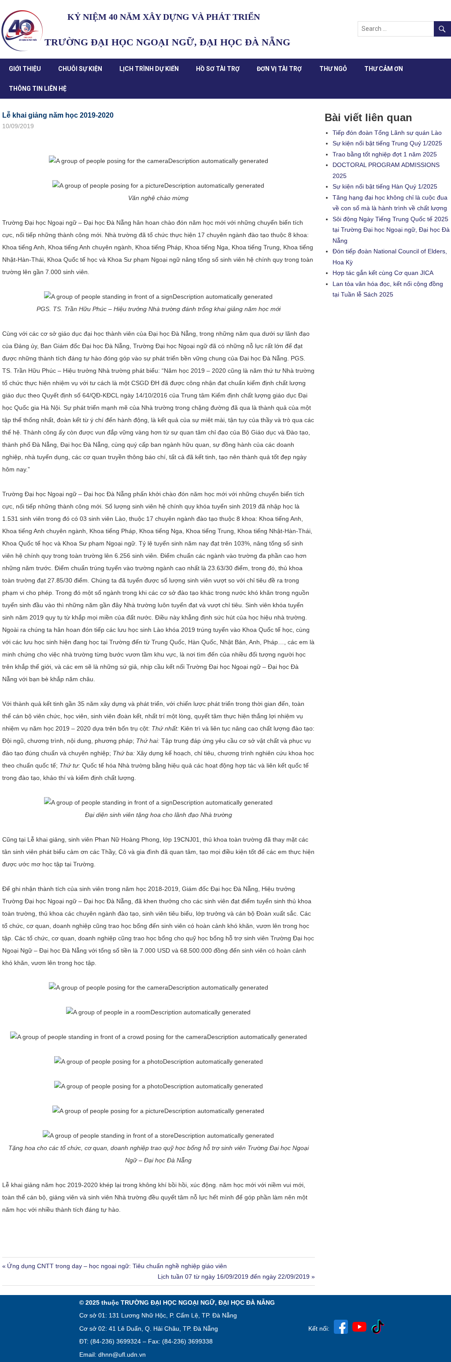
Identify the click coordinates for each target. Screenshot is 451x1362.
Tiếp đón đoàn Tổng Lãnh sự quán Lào (387, 132)
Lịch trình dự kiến (149, 68)
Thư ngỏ (333, 68)
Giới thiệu (25, 68)
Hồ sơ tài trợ (218, 68)
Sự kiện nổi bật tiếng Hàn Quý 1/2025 (385, 186)
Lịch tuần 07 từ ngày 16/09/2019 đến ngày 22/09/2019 (234, 1276)
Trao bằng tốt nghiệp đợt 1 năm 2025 (385, 154)
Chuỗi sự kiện (80, 68)
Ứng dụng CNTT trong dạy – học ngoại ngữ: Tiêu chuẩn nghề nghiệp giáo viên (117, 1265)
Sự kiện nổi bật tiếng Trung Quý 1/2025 (387, 143)
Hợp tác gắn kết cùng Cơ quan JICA (383, 272)
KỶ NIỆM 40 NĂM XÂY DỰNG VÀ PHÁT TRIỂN (163, 17)
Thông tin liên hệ (38, 88)
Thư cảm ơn (383, 68)
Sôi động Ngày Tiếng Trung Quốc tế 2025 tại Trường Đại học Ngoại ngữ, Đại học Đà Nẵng (391, 229)
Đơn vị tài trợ (279, 68)
